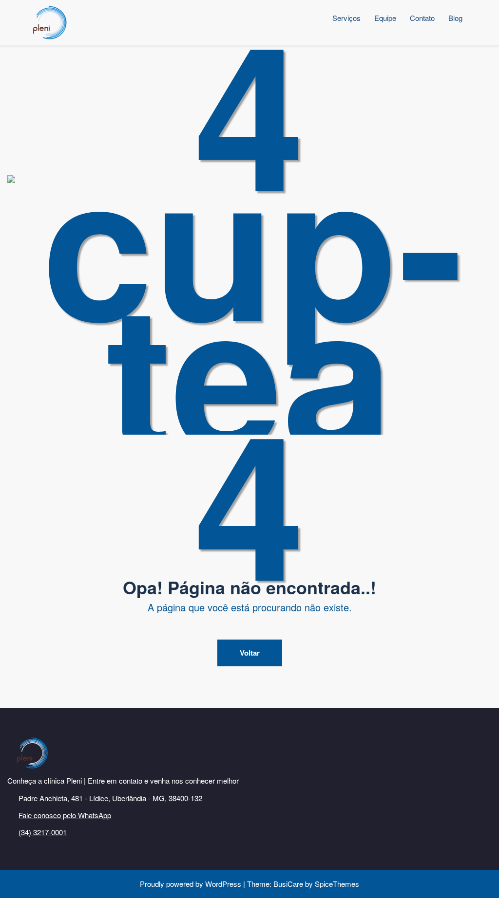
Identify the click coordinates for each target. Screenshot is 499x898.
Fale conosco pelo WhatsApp (65, 815)
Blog (455, 18)
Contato (422, 18)
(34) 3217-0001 (43, 832)
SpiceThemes (336, 884)
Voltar (250, 652)
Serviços (346, 18)
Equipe (385, 18)
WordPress (223, 884)
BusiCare (289, 884)
